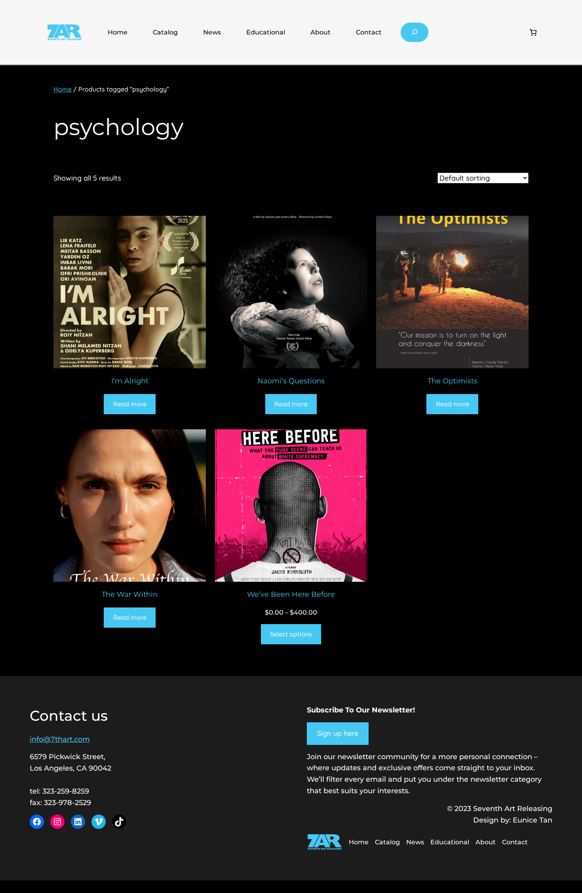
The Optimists (452, 381)
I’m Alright (129, 381)
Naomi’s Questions (291, 381)
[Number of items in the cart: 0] (533, 32)
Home (117, 32)
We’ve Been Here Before (291, 594)
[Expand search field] (415, 32)
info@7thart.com (60, 739)
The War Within (130, 594)
